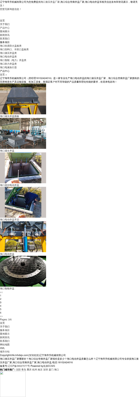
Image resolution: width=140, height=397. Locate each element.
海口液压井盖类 (8, 53)
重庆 (29, 369)
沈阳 (18, 369)
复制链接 (34, 355)
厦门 (51, 369)
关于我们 (5, 24)
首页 (2, 20)
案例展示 (5, 31)
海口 (56, 369)
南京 (40, 369)
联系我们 (5, 38)
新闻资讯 (5, 35)
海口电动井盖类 (8, 56)
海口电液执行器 (8, 67)
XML (2, 348)
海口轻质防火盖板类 (11, 45)
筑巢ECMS (49, 366)
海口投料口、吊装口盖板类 (14, 49)
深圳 (45, 369)
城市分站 (5, 351)
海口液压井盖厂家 (50, 1)
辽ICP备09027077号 (19, 366)
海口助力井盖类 (8, 63)
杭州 (34, 369)
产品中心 (5, 27)
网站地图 (5, 344)
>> (1, 316)
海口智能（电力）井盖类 (13, 60)
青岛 (23, 369)
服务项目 (5, 330)
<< (1, 292)
